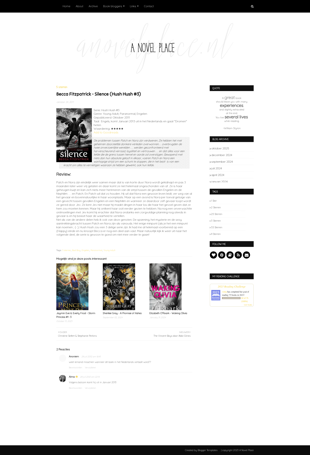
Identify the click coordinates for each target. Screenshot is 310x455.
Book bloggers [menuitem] (112, 6)
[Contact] (246, 255)
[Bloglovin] (213, 255)
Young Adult (109, 250)
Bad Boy (76, 250)
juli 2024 (239, 168)
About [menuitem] (79, 6)
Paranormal (96, 250)
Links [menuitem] (133, 6)
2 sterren (216, 207)
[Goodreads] (230, 255)
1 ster (214, 200)
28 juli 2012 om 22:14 (90, 376)
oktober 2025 (239, 148)
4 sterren (216, 234)
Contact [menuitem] (149, 6)
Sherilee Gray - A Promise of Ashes (122, 313)
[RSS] (238, 255)
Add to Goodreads (106, 132)
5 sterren (66, 250)
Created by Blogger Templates (201, 450)
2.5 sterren (216, 214)
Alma (72, 376)
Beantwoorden (75, 367)
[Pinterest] (221, 255)
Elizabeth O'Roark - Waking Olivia (168, 313)
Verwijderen (90, 367)
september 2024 (239, 161)
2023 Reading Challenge (232, 286)
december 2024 (239, 155)
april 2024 (239, 175)
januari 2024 (239, 181)
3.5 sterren (216, 227)
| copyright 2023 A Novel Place (237, 450)
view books (248, 304)
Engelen (85, 250)
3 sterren (216, 220)
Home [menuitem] (66, 6)
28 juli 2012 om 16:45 (91, 356)
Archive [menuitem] (93, 6)
